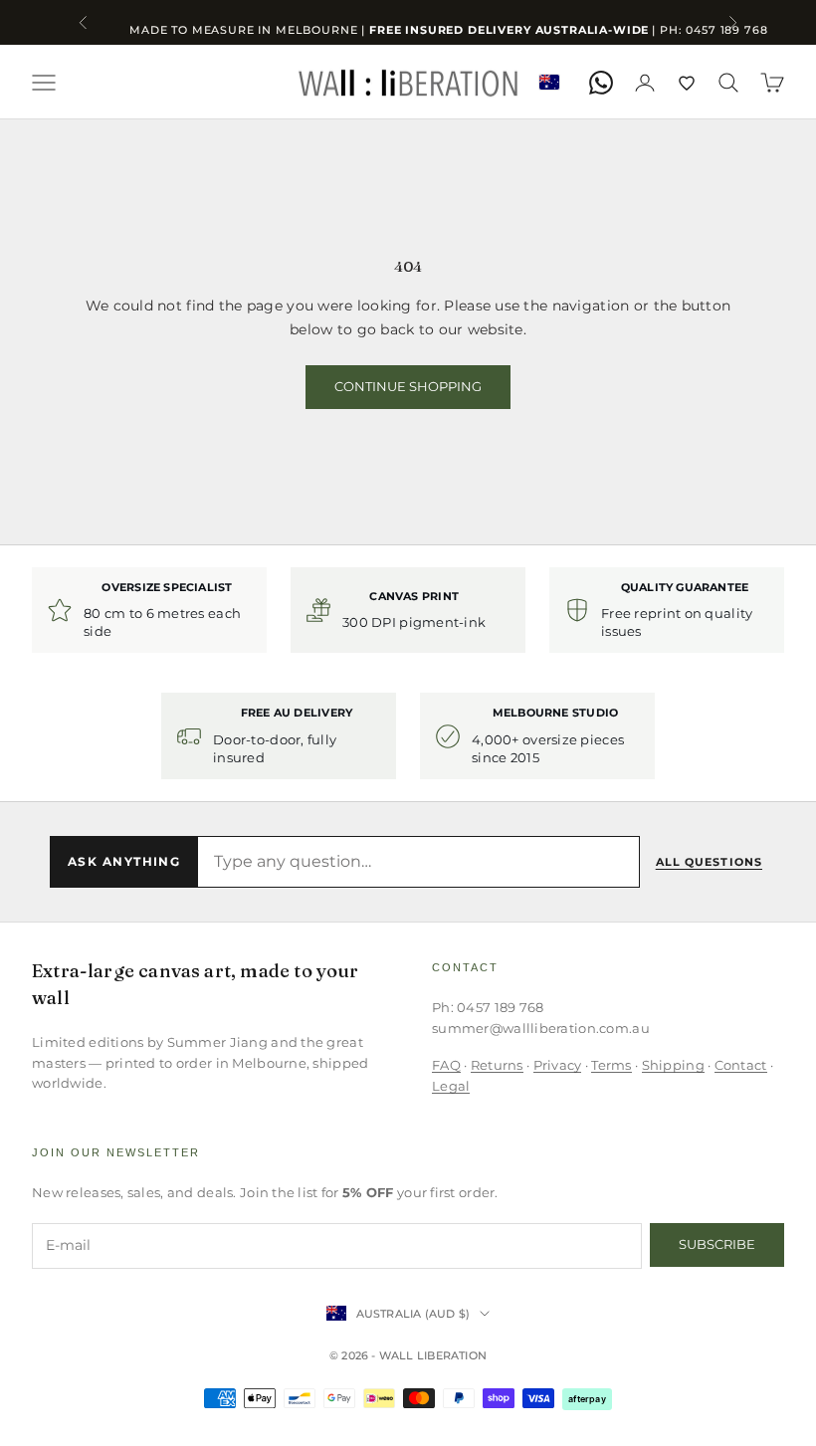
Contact (740, 1065)
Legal (451, 1086)
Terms (611, 1065)
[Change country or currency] (549, 82)
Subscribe (717, 1244)
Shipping (673, 1065)
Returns (497, 1065)
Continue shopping (408, 386)
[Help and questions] (601, 83)
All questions (709, 862)
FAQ (446, 1065)
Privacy (557, 1065)
